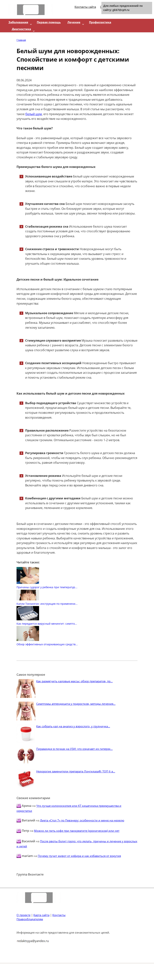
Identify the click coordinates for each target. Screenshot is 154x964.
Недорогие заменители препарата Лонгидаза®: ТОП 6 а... (75, 771)
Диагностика (21, 29)
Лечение (73, 22)
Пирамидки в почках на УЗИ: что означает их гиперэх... (74, 749)
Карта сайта (41, 915)
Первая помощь (49, 22)
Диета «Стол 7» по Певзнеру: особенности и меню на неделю (82, 820)
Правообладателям (30, 919)
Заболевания (18, 22)
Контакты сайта (85, 7)
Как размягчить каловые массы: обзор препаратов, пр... (74, 681)
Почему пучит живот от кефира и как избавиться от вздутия (79, 856)
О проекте (23, 915)
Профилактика (100, 22)
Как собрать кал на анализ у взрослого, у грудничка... (73, 726)
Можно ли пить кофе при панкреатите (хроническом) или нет (76, 831)
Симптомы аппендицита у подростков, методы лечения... (76, 704)
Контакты (59, 915)
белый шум (33, 114)
